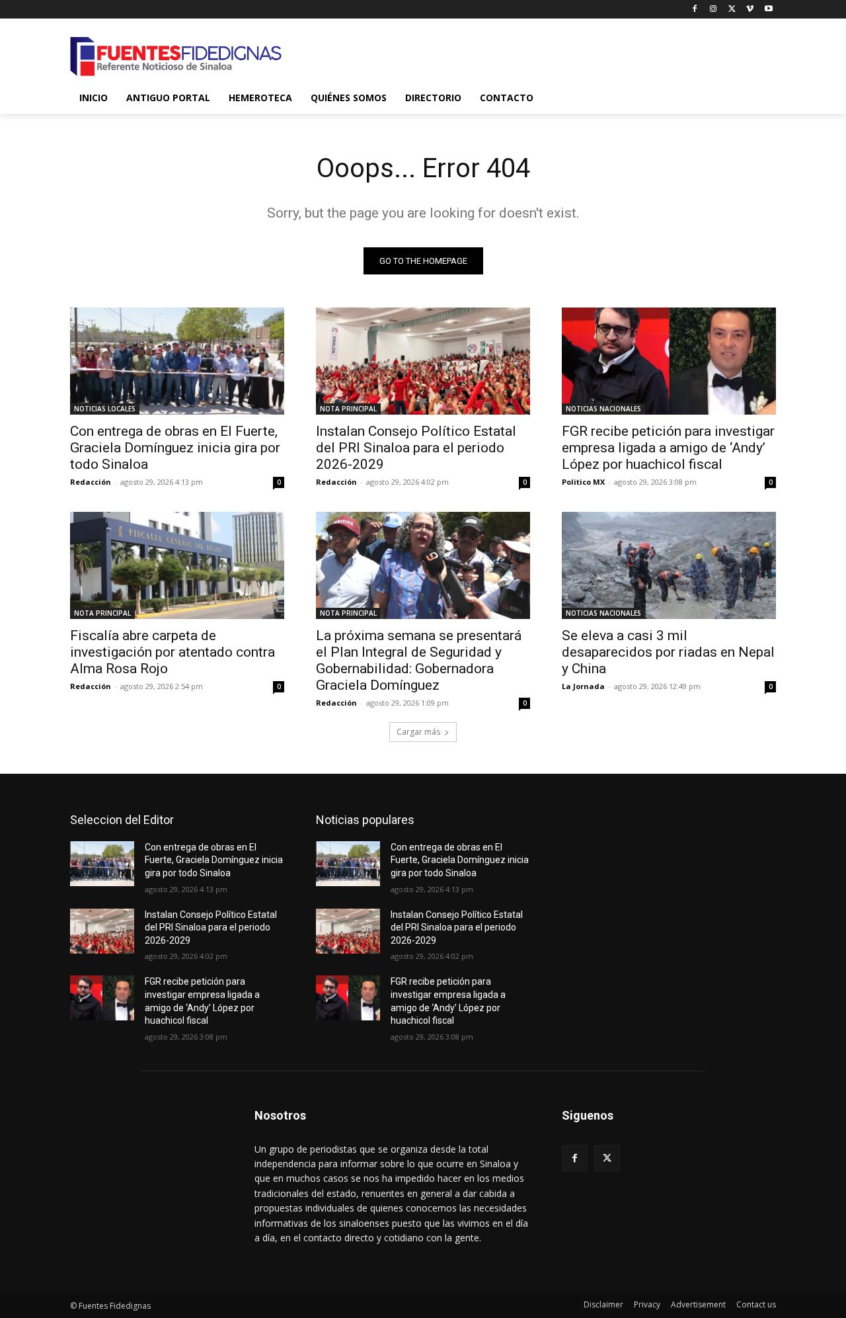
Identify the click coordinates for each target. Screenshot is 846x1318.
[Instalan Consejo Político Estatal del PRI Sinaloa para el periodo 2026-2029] (423, 361)
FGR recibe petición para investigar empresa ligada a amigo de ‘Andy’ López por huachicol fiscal (668, 447)
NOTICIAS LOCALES (104, 408)
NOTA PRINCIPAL (348, 408)
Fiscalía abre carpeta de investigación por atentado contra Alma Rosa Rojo (172, 652)
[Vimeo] (749, 9)
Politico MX (583, 482)
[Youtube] (768, 9)
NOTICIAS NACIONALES (603, 408)
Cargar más (418, 731)
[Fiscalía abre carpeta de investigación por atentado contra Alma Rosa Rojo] (177, 565)
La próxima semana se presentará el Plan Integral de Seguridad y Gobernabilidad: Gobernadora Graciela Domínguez (418, 660)
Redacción (90, 482)
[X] (732, 9)
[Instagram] (713, 9)
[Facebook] (695, 9)
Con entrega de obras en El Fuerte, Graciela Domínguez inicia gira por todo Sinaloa (175, 447)
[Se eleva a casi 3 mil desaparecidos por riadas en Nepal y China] (669, 565)
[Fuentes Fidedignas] (176, 56)
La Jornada (583, 686)
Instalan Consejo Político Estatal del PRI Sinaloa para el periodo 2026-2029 (416, 447)
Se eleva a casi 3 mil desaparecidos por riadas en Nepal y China (668, 652)
